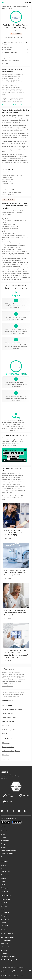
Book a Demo (5, 840)
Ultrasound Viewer (6, 947)
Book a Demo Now (7, 700)
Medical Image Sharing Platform (11, 751)
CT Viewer (4, 953)
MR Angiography (6, 919)
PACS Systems (5, 888)
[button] (26, 2)
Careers (3, 881)
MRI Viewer (4, 950)
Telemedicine (5, 755)
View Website (7, 49)
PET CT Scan (5, 903)
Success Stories (5, 871)
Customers (4, 831)
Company (3, 834)
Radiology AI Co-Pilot (8, 747)
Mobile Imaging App (7, 713)
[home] (2, 2)
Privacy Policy (14, 971)
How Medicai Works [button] (7, 686)
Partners (3, 857)
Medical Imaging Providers (16, 7)
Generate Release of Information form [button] (13, 105)
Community (4, 847)
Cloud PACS (5, 726)
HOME (4, 7)
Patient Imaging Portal (8, 721)
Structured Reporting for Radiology (12, 709)
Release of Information (7, 853)
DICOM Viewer (6, 734)
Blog (2, 868)
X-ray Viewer (4, 943)
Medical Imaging (5, 899)
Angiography (4, 916)
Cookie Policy (22, 971)
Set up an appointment (10, 52)
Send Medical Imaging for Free (9, 960)
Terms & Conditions (3, 971)
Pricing (3, 844)
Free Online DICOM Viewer (8, 934)
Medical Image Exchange (9, 717)
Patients (3, 837)
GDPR (29, 970)
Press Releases (5, 875)
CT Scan (3, 909)
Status (3, 884)
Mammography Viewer (7, 937)
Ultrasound (4, 922)
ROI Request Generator (8, 956)
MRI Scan (4, 906)
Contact (3, 865)
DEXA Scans (4, 925)
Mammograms (5, 912)
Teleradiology (5, 743)
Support (3, 878)
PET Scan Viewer (6, 940)
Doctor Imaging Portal (8, 730)
